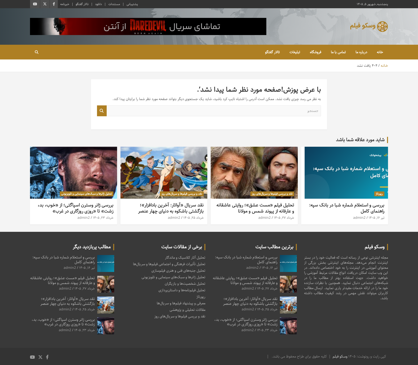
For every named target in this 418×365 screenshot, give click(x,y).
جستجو (102, 110)
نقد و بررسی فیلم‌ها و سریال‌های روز (272, 193)
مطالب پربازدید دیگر (92, 247)
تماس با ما (338, 52)
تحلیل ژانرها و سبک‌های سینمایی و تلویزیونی (86, 193)
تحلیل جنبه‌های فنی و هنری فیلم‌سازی (178, 270)
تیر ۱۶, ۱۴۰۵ (376, 217)
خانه (380, 52)
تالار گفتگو (82, 4)
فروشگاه (315, 52)
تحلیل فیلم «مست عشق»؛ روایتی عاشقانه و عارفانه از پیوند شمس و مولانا (255, 208)
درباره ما (361, 52)
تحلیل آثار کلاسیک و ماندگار (185, 257)
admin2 (359, 217)
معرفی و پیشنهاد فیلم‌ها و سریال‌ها (181, 303)
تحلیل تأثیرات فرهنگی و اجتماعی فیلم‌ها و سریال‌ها (169, 264)
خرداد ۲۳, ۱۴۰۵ (103, 217)
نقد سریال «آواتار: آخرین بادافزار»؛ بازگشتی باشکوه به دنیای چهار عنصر (171, 208)
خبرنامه (64, 4)
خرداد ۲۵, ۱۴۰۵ (193, 217)
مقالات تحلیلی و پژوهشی (187, 309)
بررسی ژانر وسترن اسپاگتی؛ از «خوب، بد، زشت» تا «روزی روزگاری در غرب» (75, 208)
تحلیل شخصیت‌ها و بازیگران (185, 283)
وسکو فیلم (340, 356)
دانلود (98, 4)
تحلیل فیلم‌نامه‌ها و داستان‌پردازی (181, 290)
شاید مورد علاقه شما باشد (360, 140)
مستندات (114, 4)
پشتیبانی (132, 4)
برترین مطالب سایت (274, 247)
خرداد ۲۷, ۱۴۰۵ (284, 217)
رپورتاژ (379, 193)
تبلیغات (295, 52)
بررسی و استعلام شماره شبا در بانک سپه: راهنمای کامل (346, 208)
